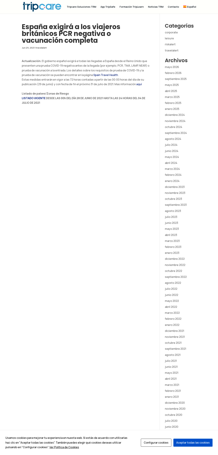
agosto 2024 (173, 139)
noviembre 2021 (175, 337)
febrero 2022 (173, 319)
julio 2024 (171, 145)
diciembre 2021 (174, 331)
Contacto (173, 7)
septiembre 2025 (176, 79)
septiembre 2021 (175, 349)
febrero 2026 (173, 73)
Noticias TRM (156, 7)
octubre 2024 (173, 127)
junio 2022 (171, 295)
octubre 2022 (173, 271)
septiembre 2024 (176, 133)
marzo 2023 (172, 241)
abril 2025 (171, 91)
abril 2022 (171, 307)
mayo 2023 (172, 229)
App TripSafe (107, 7)
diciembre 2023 (175, 187)
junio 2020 (171, 427)
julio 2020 (171, 421)
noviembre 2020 (175, 409)
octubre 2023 (173, 199)
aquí (139, 84)
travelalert (41, 47)
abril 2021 (171, 379)
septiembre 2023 (176, 205)
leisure (169, 38)
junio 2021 (171, 367)
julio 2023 (171, 217)
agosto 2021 (173, 355)
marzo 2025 (172, 97)
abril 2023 (171, 235)
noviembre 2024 (175, 121)
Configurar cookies (156, 442)
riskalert (170, 44)
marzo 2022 (172, 313)
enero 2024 (172, 181)
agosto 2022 (173, 283)
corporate (171, 32)
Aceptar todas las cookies (193, 442)
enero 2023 (172, 253)
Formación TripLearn (132, 7)
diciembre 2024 (175, 115)
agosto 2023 (173, 211)
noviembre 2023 (175, 193)
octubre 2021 (173, 343)
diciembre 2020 (175, 403)
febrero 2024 (173, 175)
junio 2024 (171, 151)
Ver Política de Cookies (64, 447)
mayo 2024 (172, 157)
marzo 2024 (172, 169)
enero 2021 (172, 397)
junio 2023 (171, 223)
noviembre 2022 (175, 265)
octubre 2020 (173, 415)
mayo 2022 (172, 301)
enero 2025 (172, 109)
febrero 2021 (173, 391)
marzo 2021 (172, 385)
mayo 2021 (171, 373)
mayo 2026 (172, 67)
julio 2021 (171, 361)
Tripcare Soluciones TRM (81, 7)
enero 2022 (172, 325)
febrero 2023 (173, 247)
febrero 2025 (173, 103)
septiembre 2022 (176, 277)
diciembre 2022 (175, 259)
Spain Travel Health (105, 75)
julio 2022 (171, 289)
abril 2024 (171, 163)
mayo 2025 (172, 85)
